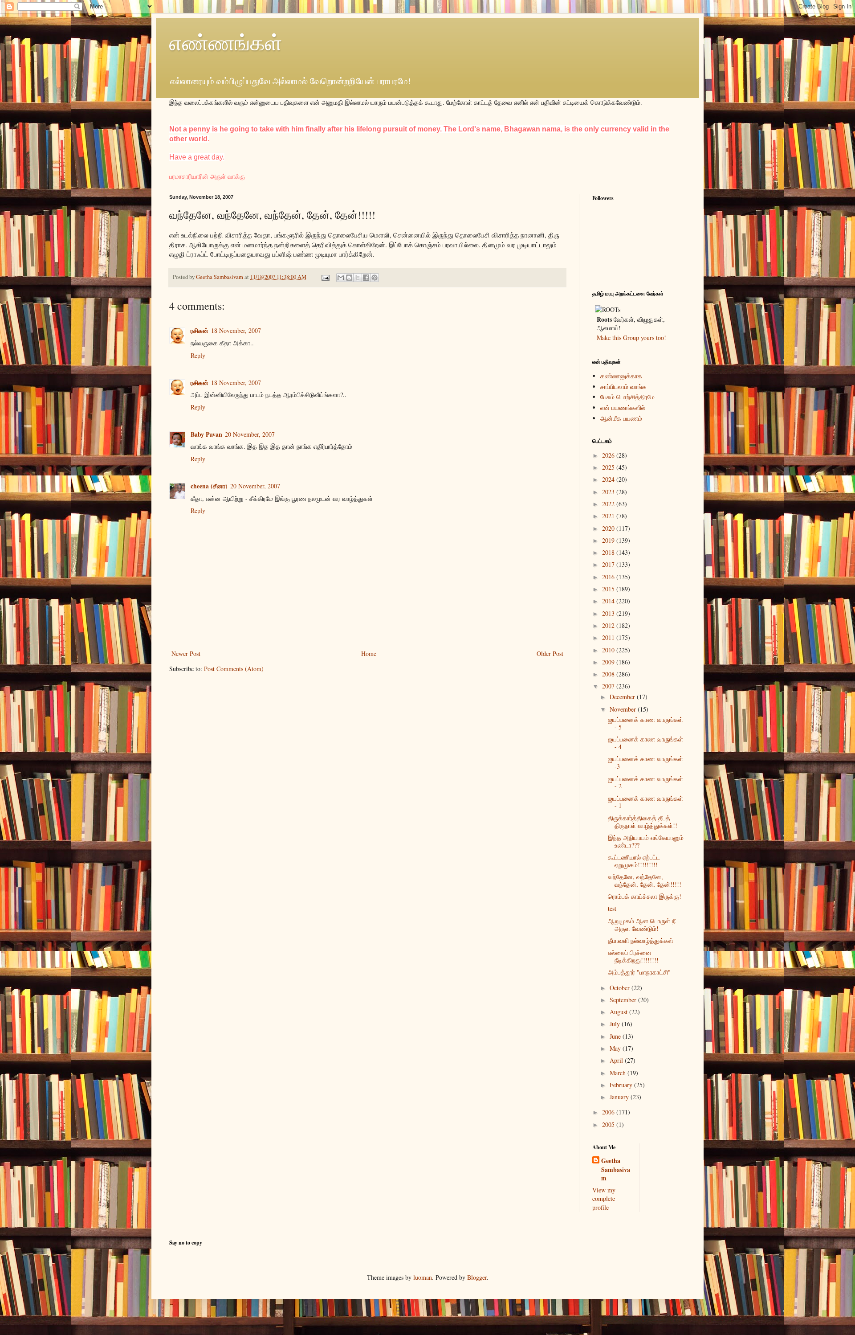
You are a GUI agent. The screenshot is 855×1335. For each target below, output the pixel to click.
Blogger (477, 1277)
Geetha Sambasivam (615, 1169)
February (622, 1085)
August (619, 1011)
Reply (198, 355)
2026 (609, 455)
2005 (609, 1124)
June (616, 1036)
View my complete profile (603, 1199)
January (620, 1097)
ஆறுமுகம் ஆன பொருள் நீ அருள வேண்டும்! (642, 925)
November (624, 709)
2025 (609, 467)
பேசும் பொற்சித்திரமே (627, 397)
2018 (609, 552)
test (612, 908)
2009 (609, 662)
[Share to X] (357, 277)
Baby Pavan (206, 434)
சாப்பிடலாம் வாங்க (623, 386)
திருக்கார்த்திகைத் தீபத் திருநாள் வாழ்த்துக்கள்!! (642, 822)
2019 (609, 540)
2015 (609, 589)
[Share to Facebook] (366, 277)
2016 (609, 577)
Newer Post (185, 653)
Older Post (550, 653)
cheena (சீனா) (209, 486)
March (618, 1073)
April (617, 1060)
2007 (609, 686)
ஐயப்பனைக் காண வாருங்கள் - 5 (645, 723)
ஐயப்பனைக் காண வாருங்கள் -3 (645, 762)
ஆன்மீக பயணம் (621, 418)
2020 (609, 528)
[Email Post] (325, 277)
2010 (609, 650)
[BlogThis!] (349, 277)
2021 (609, 516)
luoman (422, 1277)
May (616, 1048)
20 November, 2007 (250, 434)
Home (368, 653)
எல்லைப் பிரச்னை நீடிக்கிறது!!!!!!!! (633, 956)
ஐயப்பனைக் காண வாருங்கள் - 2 (645, 782)
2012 (609, 625)
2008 (609, 674)
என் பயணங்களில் (622, 407)
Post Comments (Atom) (234, 668)
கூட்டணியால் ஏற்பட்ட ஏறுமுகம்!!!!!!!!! (634, 861)
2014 (609, 601)
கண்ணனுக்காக (621, 376)
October (620, 987)
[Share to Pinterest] (374, 277)
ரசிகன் (199, 330)
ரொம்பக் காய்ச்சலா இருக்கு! (644, 896)
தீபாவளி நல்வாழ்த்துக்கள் (640, 940)
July (616, 1024)
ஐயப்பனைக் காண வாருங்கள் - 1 (645, 802)
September (624, 999)
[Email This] (340, 277)
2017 (609, 564)
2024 (609, 479)
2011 (609, 637)
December (623, 696)
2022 (609, 504)
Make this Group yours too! (631, 337)
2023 (609, 491)
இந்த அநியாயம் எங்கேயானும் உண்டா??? (646, 841)
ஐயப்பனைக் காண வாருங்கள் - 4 (645, 743)
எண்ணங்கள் (225, 42)
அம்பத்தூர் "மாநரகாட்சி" (639, 972)
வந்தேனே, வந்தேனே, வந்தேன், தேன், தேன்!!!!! (644, 880)
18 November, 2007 (236, 330)
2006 (609, 1112)
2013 (609, 613)
